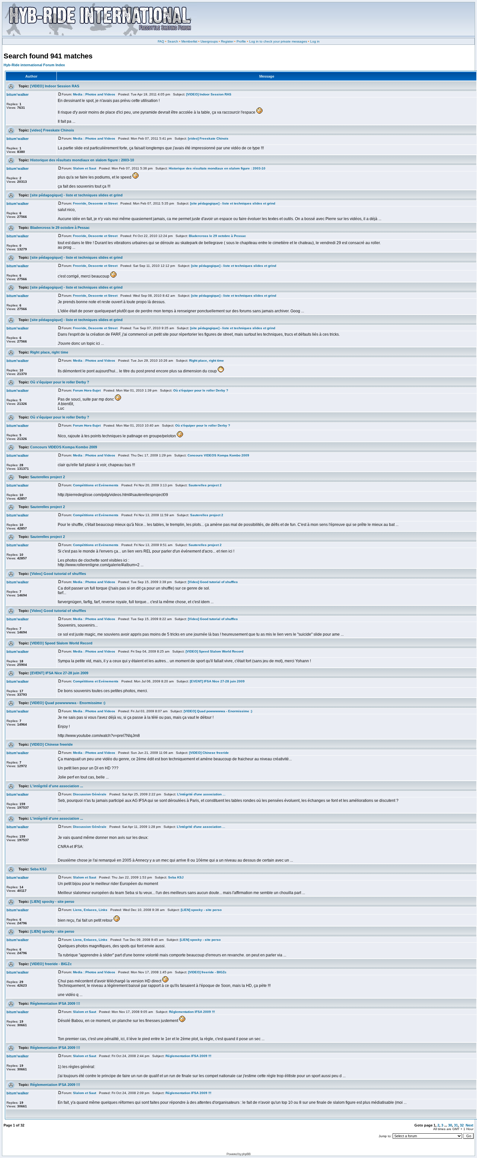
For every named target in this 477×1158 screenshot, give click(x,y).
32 (462, 1125)
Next (469, 1125)
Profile (241, 41)
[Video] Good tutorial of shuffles (58, 574)
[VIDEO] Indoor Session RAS (54, 86)
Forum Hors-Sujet (87, 390)
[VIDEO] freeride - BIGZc (51, 964)
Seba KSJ (38, 869)
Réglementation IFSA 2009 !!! (55, 1003)
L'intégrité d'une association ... (56, 786)
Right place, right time (49, 352)
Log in (315, 41)
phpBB (246, 1154)
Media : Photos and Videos (94, 94)
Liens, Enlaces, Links (90, 910)
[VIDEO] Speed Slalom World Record (61, 643)
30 (450, 1125)
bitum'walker (17, 94)
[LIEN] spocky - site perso (52, 901)
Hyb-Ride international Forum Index (34, 65)
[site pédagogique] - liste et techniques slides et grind (76, 195)
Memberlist (189, 41)
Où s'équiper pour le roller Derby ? (59, 382)
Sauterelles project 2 (47, 477)
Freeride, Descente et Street (95, 203)
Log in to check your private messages (278, 41)
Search (172, 41)
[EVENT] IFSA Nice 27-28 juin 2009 (59, 673)
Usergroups (209, 41)
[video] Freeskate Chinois (52, 130)
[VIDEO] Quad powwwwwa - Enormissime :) (67, 703)
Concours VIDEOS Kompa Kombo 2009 (63, 447)
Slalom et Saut (84, 168)
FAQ (161, 41)
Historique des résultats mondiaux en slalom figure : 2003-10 (82, 160)
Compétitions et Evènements (95, 485)
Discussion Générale (89, 794)
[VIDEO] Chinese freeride (51, 744)
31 (456, 1125)
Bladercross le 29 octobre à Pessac (60, 228)
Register (227, 41)
